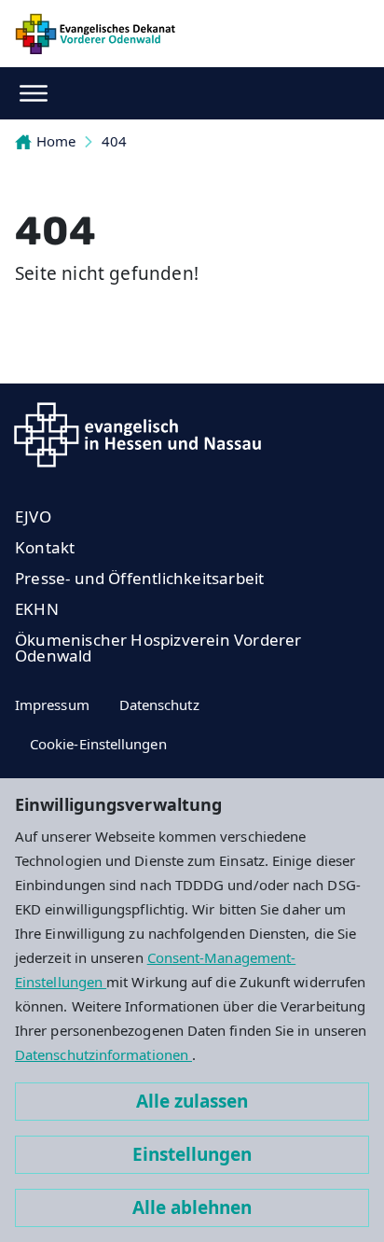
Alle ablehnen (192, 1207)
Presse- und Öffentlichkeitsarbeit (139, 578)
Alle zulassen (192, 1101)
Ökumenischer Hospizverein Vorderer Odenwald (158, 647)
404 (114, 141)
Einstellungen (192, 1154)
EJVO (33, 516)
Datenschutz (159, 704)
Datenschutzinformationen (103, 1054)
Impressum (52, 704)
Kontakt (45, 547)
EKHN (37, 609)
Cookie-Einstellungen (98, 743)
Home (55, 141)
